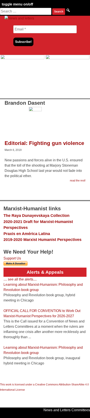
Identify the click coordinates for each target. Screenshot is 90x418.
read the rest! (77, 180)
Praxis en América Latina (26, 233)
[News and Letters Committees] (19, 18)
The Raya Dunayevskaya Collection (36, 215)
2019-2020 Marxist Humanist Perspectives (42, 239)
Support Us (12, 258)
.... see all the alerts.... (20, 279)
